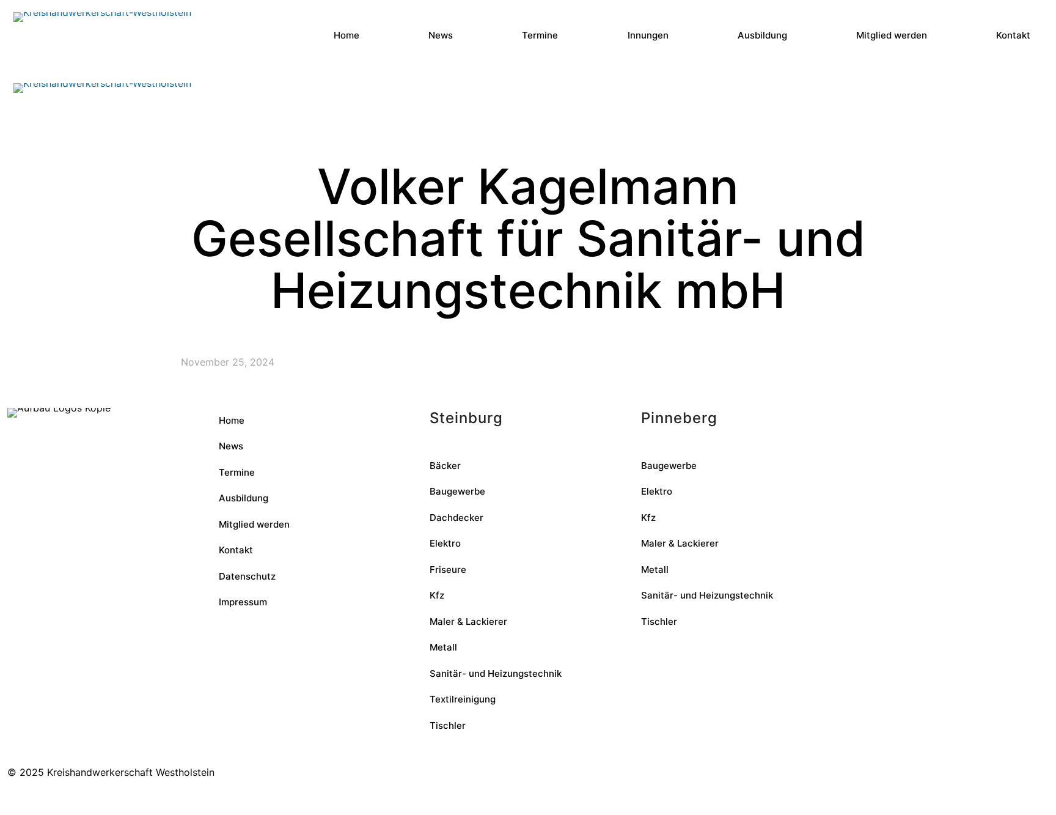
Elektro (445, 543)
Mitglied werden (254, 524)
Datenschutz (247, 576)
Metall (443, 647)
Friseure (448, 569)
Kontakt (236, 550)
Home (231, 420)
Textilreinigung (463, 699)
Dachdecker (456, 517)
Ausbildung (243, 498)
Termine (237, 472)
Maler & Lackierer (468, 621)
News (231, 446)
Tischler (448, 725)
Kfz (437, 595)
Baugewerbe (457, 491)
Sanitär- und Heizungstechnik (496, 673)
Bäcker (445, 465)
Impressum (243, 602)
